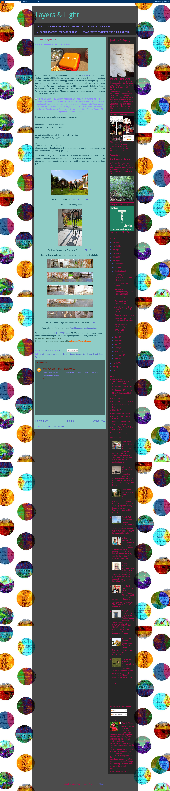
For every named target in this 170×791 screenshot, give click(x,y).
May (117, 344)
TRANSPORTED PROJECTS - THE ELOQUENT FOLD (106, 32)
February (119, 355)
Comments (117, 714)
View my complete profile (120, 771)
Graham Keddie (68, 354)
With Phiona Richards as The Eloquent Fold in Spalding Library (122, 381)
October (118, 267)
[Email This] (68, 350)
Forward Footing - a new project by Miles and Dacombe (123, 292)
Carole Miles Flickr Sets (122, 387)
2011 (115, 370)
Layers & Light (57, 15)
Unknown (47, 369)
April (117, 348)
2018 (115, 246)
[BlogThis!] (71, 350)
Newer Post (41, 420)
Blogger (102, 784)
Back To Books (118, 398)
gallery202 (57, 354)
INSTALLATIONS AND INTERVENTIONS (65, 26)
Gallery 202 (86, 75)
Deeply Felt (126, 517)
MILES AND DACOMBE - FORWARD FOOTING (57, 32)
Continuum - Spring (120, 159)
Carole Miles (127, 723)
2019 (115, 243)
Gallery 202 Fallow (61, 333)
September (119, 271)
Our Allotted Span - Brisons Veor (128, 444)
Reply (45, 378)
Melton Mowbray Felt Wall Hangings (128, 540)
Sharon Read (92, 354)
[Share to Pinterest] (77, 350)
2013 (115, 363)
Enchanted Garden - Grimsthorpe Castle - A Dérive (127, 643)
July (117, 337)
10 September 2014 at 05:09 (63, 369)
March (117, 351)
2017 (115, 250)
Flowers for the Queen (121, 413)
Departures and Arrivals (124, 315)
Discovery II (126, 467)
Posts (115, 710)
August (118, 275)
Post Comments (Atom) (55, 426)
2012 (115, 367)
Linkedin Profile (118, 410)
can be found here (80, 199)
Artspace (48, 354)
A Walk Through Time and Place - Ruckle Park (123, 309)
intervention (81, 354)
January (118, 359)
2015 (115, 257)
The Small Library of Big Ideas (127, 588)
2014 (115, 261)
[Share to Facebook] (75, 350)
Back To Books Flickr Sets (123, 402)
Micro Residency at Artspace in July (84, 328)
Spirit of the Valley (119, 433)
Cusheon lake (120, 297)
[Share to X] (73, 350)
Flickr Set (88, 250)
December (119, 264)
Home (39, 26)
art (43, 354)
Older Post (99, 420)
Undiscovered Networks (122, 390)
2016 (115, 253)
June (117, 341)
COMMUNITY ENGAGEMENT (101, 26)
